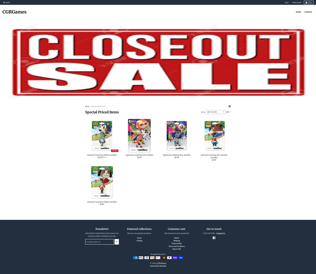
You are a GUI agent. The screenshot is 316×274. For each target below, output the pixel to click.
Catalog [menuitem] (308, 12)
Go (117, 242)
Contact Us (220, 233)
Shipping (176, 240)
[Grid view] (227, 112)
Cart (310, 2)
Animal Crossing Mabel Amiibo (102, 155)
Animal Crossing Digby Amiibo (102, 202)
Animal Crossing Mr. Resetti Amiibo (214, 156)
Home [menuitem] (298, 12)
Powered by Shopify (158, 266)
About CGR (176, 249)
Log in (287, 2)
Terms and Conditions (176, 246)
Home (87, 106)
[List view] (230, 112)
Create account (296, 2)
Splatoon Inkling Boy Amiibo (176, 155)
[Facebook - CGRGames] (230, 106)
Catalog (139, 240)
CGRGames (14, 12)
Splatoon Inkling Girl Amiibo (139, 155)
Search (176, 238)
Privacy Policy (177, 243)
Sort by (203, 112)
